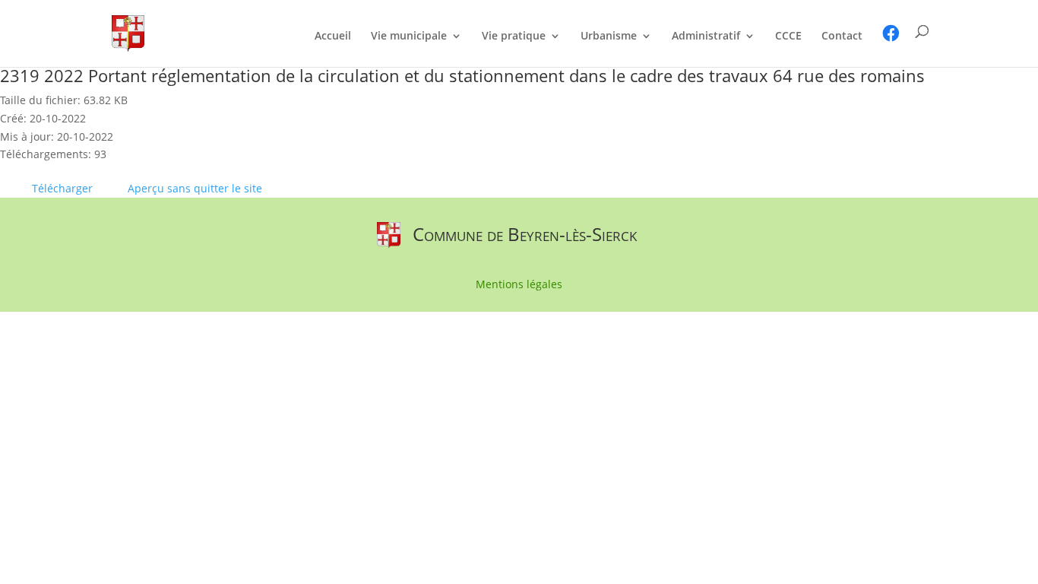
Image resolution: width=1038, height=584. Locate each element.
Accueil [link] (333, 36)
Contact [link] (841, 36)
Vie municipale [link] (409, 36)
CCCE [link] (788, 36)
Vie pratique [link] (514, 36)
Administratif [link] (706, 36)
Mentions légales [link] (519, 285)
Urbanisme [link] (609, 36)
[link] (128, 32)
